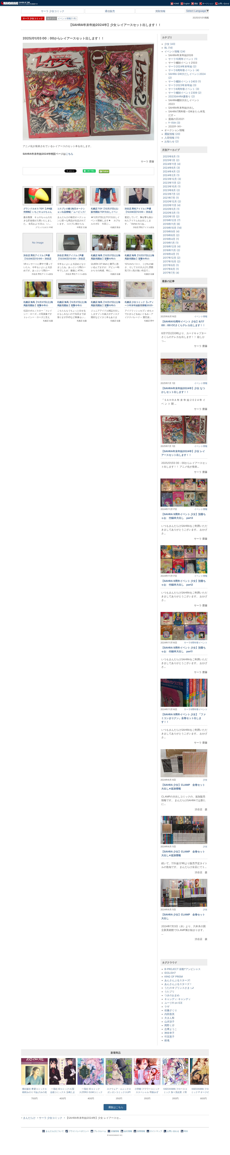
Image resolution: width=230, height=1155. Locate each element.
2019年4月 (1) (171, 239)
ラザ (166, 1006)
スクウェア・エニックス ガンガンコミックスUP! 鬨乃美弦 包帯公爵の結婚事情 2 (119, 1090)
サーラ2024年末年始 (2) (182, 66)
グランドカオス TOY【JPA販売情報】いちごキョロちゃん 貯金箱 (38, 211)
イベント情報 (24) (174, 51)
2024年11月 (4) (172, 163)
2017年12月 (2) (171, 257)
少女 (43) (169, 43)
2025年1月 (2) (171, 160)
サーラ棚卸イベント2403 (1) (184, 81)
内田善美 (169, 1014)
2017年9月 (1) (171, 265)
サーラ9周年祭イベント (195, 642)
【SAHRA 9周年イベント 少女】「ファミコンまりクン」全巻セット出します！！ (183, 718)
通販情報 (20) (172, 133)
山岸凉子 (169, 1021)
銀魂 (166, 1040)
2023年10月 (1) (172, 186)
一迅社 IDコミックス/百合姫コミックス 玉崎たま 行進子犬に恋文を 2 (62, 1090)
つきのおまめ (171, 995)
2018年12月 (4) (172, 246)
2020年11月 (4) (172, 205)
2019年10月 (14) (172, 227)
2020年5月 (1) (171, 208)
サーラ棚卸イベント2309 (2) (184, 92)
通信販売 (110, 11)
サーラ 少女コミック (52, 11)
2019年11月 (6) (171, 223)
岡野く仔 (169, 1025)
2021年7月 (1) (171, 197)
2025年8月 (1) (171, 156)
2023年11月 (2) (172, 182)
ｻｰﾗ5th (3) (174, 122)
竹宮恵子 (169, 1036)
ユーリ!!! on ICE (173, 1002)
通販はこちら (115, 1107)
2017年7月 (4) (171, 272)
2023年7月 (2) (171, 193)
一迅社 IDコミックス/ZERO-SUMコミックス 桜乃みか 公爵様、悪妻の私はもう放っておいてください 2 (91, 1090)
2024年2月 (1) (171, 175)
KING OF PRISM (173, 976)
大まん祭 (169, 1017)
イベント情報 (200, 316)
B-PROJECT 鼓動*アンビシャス (182, 969)
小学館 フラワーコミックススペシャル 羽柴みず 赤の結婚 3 (147, 1090)
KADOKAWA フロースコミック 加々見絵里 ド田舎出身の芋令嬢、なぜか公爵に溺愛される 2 (175, 1090)
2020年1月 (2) (171, 216)
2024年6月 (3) (171, 167)
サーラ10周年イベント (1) (182, 58)
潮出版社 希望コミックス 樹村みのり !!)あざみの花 (34, 1090)
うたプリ (169, 991)
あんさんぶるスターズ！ (178, 984)
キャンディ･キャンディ (177, 999)
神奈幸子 (169, 1032)
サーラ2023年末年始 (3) (182, 85)
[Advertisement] (88, 377)
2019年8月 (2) (171, 235)
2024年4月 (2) (171, 171)
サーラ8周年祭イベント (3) (183, 88)
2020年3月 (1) (171, 212)
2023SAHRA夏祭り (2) (181, 96)
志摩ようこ (170, 1029)
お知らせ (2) (171, 141)
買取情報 (160, 11)
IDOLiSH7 (170, 972)
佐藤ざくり (170, 1010)
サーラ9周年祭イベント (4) (183, 70)
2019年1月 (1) (171, 242)
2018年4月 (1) (171, 254)
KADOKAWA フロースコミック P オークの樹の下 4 (203, 1090)
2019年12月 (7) (171, 220)
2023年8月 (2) (171, 190)
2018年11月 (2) (171, 250)
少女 (205, 779)
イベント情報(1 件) (67, 18)
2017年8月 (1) (171, 269)
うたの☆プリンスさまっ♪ (179, 987)
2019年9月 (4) (171, 231)
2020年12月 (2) (172, 201)
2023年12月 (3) (172, 178)
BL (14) (168, 47)
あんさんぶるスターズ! (177, 980)
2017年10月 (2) (171, 261)
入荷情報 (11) (171, 137)
